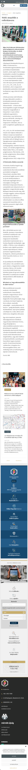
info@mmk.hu (6, 689)
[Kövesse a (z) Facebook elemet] (2, 1)
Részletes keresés (14, 626)
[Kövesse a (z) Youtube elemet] (4, 1)
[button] (26, 746)
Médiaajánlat (4, 732)
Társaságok (6, 615)
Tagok (4, 612)
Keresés (14, 623)
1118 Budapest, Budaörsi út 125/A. (13, 698)
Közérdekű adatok (6, 709)
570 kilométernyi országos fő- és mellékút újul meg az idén (13, 436)
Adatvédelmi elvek (5, 735)
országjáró (10, 23)
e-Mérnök (24, 5)
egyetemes (7, 389)
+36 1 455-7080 (7, 694)
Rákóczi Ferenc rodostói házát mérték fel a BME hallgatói (13, 394)
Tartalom (5, 618)
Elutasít (14, 760)
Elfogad (14, 756)
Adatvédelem (4, 706)
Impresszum (4, 730)
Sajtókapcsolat (5, 727)
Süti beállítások (14, 764)
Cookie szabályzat (13, 767)
